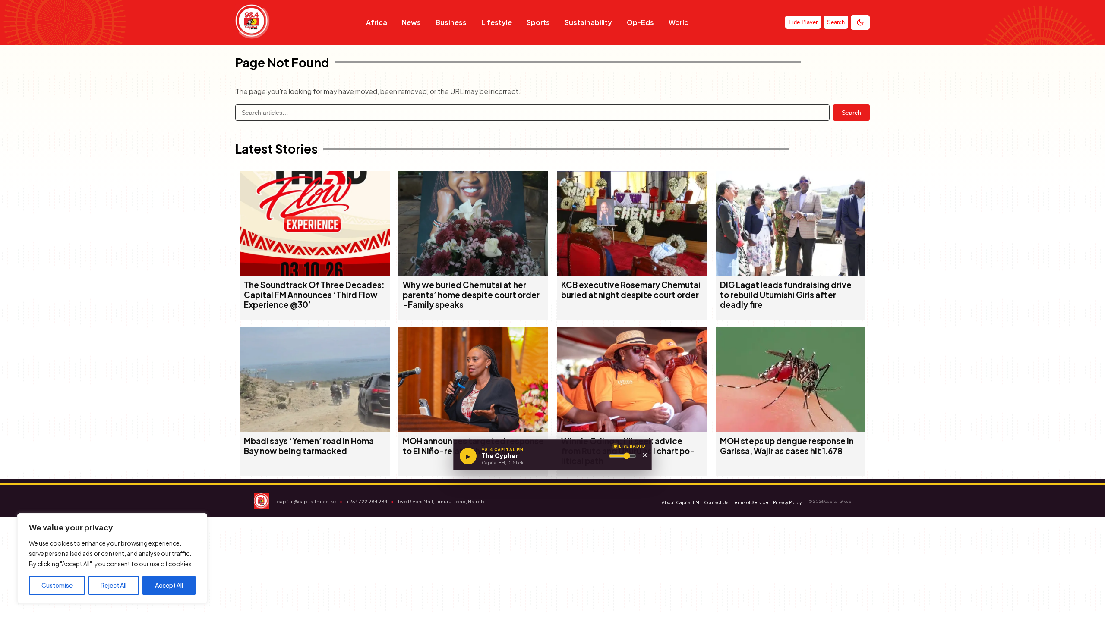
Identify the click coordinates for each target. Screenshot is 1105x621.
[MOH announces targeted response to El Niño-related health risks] (473, 428)
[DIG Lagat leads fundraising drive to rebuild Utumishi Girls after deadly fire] (791, 272)
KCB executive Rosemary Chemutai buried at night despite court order (631, 290)
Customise (57, 585)
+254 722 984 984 (366, 501)
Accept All (169, 585)
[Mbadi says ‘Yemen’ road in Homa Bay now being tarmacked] (315, 428)
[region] (112, 558)
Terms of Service (750, 502)
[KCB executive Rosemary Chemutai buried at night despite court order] (632, 272)
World (679, 22)
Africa (376, 22)
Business (451, 22)
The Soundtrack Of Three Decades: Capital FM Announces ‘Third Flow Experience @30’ (314, 295)
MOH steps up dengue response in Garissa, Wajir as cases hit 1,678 (787, 446)
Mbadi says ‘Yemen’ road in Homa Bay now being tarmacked (309, 446)
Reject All (113, 585)
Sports (538, 22)
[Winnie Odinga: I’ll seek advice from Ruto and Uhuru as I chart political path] (632, 428)
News (411, 22)
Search (851, 112)
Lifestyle (496, 22)
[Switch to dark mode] (860, 22)
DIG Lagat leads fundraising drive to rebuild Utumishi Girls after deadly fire (786, 295)
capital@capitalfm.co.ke (306, 501)
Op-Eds (640, 22)
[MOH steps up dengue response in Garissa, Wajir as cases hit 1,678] (791, 428)
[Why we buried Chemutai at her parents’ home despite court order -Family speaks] (473, 272)
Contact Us (716, 502)
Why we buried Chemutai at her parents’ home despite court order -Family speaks (471, 295)
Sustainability (588, 22)
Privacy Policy (787, 502)
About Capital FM (680, 502)
